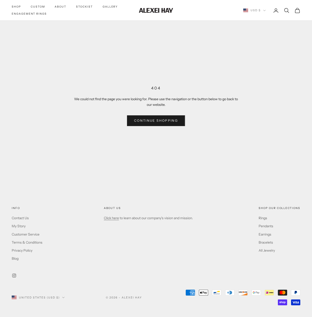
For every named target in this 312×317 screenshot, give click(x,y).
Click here (111, 218)
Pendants (266, 226)
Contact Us (20, 218)
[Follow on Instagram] (14, 275)
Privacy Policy (22, 250)
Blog (15, 258)
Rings (263, 218)
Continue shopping (156, 120)
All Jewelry (267, 250)
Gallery (110, 6)
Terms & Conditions (27, 242)
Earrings (265, 234)
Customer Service (25, 234)
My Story (19, 226)
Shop (16, 6)
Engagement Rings (29, 13)
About (60, 6)
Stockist (84, 6)
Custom (38, 6)
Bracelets (266, 242)
